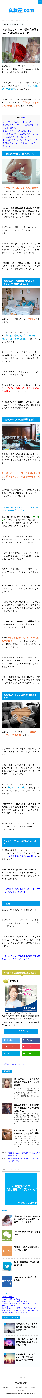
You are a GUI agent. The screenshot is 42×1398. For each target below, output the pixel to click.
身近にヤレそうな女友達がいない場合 (19, 143)
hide (23, 117)
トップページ (21, 1377)
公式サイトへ (22, 1031)
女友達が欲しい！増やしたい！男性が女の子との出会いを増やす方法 (26, 1357)
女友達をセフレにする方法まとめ (14, 1064)
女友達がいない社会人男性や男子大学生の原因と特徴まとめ (26, 1327)
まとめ (6, 146)
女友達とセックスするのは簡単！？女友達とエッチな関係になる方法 (26, 1108)
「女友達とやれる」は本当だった (17, 122)
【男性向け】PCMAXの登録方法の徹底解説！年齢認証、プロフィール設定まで (27, 1219)
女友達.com (21, 1383)
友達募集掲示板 (8, 1297)
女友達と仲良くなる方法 (11, 1299)
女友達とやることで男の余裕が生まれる (20, 140)
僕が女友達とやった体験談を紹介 (17, 131)
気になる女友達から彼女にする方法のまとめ (19, 1308)
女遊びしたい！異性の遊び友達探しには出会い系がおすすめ (26, 1342)
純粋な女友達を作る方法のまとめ (14, 1313)
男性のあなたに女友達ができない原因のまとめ (20, 1310)
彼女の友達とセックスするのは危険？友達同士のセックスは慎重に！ (26, 1082)
